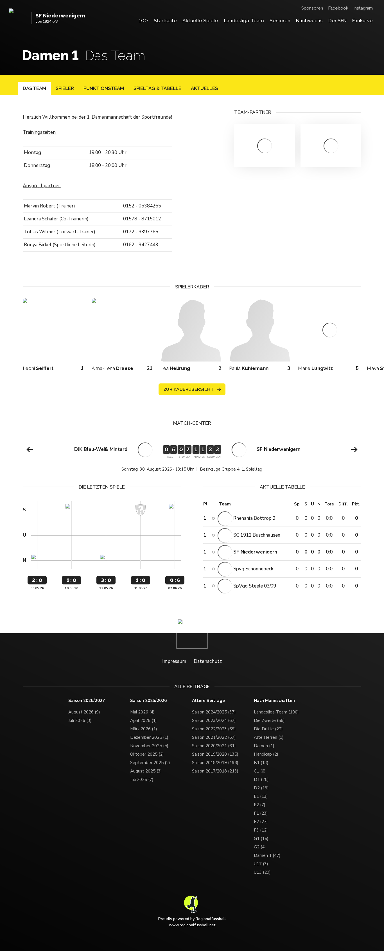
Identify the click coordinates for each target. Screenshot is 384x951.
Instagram (363, 8)
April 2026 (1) (143, 720)
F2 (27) (261, 821)
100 (143, 20)
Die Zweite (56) (269, 720)
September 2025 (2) (150, 762)
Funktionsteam (103, 88)
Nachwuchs (309, 20)
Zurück (30, 449)
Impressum (174, 661)
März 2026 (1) (143, 729)
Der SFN (337, 20)
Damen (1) (264, 746)
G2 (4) (260, 847)
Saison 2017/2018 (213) (215, 771)
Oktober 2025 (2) (147, 754)
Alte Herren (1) (269, 737)
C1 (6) (260, 771)
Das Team (34, 88)
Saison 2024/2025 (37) (214, 712)
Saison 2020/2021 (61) (214, 746)
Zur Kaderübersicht (189, 389)
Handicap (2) (266, 754)
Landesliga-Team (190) (276, 712)
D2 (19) (261, 788)
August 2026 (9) (84, 712)
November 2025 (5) (149, 746)
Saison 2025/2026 (148, 700)
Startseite (165, 20)
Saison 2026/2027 (86, 700)
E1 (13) (261, 796)
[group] (192, 455)
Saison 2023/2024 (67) (214, 720)
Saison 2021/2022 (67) (214, 737)
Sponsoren (312, 8)
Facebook (338, 8)
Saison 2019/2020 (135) (215, 754)
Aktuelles (204, 88)
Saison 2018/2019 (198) (215, 762)
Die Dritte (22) (268, 729)
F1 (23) (261, 813)
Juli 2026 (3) (80, 720)
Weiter (354, 449)
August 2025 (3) (146, 771)
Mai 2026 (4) (142, 712)
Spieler (65, 88)
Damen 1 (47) (267, 855)
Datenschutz (208, 661)
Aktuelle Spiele (200, 20)
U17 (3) (261, 864)
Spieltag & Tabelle (157, 88)
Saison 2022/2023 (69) (214, 729)
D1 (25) (261, 779)
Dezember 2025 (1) (149, 737)
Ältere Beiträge (208, 700)
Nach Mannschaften (274, 700)
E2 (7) (259, 805)
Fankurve (362, 20)
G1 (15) (261, 838)
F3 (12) (261, 830)
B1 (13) (261, 762)
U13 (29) (262, 872)
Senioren (280, 20)
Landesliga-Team (244, 20)
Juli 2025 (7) (141, 779)
